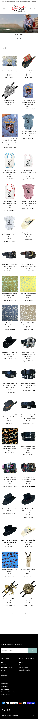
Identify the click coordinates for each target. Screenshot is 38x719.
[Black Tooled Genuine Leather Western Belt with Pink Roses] (10, 468)
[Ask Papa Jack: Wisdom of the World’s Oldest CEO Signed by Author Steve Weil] (10, 125)
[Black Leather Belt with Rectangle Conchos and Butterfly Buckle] (28, 342)
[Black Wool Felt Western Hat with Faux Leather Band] (10, 530)
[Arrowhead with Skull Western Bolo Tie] (10, 90)
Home (16, 34)
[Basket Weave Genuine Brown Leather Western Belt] (28, 254)
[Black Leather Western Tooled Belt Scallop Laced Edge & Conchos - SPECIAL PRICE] (28, 405)
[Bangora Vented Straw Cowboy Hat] (28, 223)
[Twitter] (7, 710)
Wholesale (4, 675)
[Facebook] (2, 710)
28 (20, 617)
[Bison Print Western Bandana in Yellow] (28, 284)
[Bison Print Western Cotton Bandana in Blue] (10, 313)
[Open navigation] (5, 8)
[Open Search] (30, 8)
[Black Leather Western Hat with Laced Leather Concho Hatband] (10, 405)
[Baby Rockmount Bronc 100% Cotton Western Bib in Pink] (28, 160)
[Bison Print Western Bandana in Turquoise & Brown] (10, 284)
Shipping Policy (5, 689)
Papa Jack (21, 665)
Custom (3, 673)
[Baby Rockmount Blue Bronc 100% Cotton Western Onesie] (28, 122)
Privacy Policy (4, 686)
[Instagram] (5, 710)
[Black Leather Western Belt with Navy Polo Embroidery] (28, 374)
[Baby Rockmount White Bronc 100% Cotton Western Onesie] (10, 223)
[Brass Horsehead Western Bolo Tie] (28, 589)
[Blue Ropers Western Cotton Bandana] (10, 560)
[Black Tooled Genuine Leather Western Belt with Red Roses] (28, 468)
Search (3, 662)
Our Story (21, 662)
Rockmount (15, 715)
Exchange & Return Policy (8, 692)
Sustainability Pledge (24, 670)
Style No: (7, 78)
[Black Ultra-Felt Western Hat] (10, 499)
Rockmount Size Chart (7, 667)
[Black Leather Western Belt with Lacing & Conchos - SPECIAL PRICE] (10, 374)
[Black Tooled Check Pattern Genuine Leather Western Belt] (28, 436)
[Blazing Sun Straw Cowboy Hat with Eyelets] (28, 530)
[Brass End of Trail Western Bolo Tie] (10, 589)
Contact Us (4, 665)
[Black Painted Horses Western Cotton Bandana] (10, 436)
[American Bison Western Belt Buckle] (10, 61)
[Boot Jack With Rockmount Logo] (28, 560)
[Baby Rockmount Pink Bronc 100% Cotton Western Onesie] (28, 192)
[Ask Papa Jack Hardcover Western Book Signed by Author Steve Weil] (28, 90)
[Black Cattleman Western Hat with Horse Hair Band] (10, 342)
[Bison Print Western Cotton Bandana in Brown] (28, 313)
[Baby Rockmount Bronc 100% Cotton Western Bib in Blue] (10, 160)
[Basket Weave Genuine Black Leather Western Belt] (10, 254)
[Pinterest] (10, 710)
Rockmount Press (23, 667)
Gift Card (3, 670)
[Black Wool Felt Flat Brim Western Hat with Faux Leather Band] (28, 499)
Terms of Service (5, 694)
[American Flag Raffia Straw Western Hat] (28, 61)
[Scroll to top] (34, 715)
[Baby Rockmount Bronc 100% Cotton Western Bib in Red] (10, 192)
